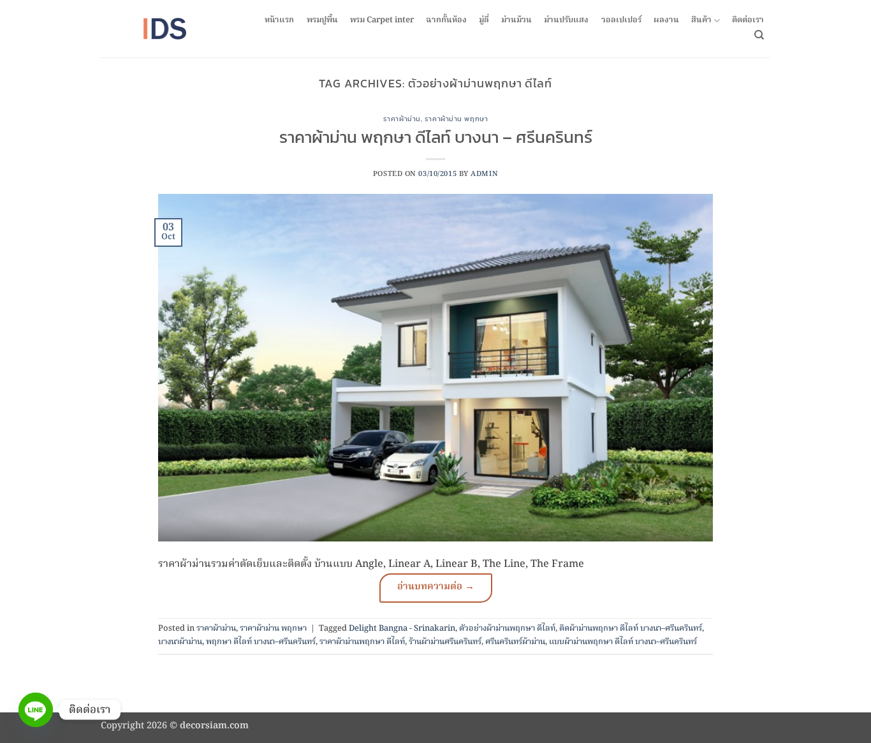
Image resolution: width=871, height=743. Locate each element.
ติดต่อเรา (748, 20)
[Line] (35, 710)
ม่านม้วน (516, 20)
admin (484, 174)
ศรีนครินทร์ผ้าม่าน (515, 642)
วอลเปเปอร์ (621, 20)
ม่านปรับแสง (566, 20)
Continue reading (435, 588)
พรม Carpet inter (382, 20)
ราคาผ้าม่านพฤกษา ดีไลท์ (362, 642)
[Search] (759, 35)
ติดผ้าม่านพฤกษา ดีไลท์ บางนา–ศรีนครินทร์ (630, 628)
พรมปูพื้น (322, 20)
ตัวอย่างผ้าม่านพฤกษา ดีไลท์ (507, 628)
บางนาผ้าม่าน (180, 642)
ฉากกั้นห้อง (446, 20)
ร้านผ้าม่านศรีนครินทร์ (445, 642)
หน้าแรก (279, 20)
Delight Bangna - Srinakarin (402, 628)
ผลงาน (666, 20)
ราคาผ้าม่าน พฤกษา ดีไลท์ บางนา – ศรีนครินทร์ (435, 137)
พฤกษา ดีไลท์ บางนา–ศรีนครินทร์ (261, 642)
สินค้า (701, 21)
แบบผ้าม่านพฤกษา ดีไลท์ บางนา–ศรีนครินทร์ (623, 642)
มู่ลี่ (484, 20)
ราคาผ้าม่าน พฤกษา (456, 119)
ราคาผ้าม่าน (402, 119)
